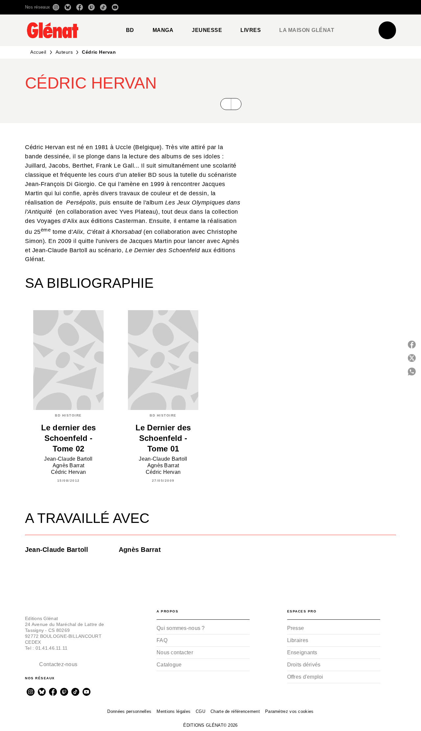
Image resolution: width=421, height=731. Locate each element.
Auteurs (64, 52)
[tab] (130, 30)
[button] (303, 7)
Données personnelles (129, 711)
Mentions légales (173, 711)
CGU (200, 711)
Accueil (38, 52)
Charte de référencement (235, 711)
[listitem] (56, 7)
